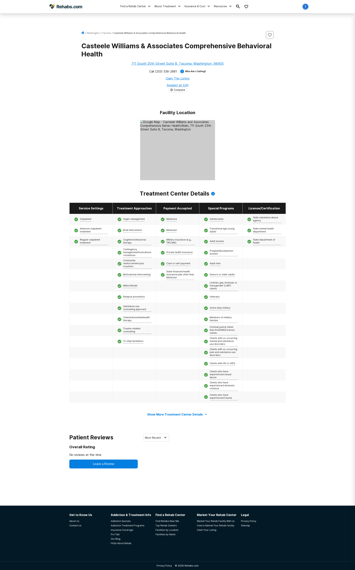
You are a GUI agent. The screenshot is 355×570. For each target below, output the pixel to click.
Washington (93, 33)
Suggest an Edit (178, 85)
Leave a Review (103, 463)
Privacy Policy (164, 565)
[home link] (82, 33)
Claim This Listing (177, 78)
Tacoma (106, 33)
